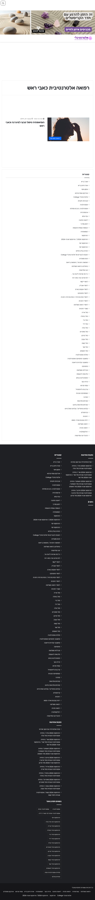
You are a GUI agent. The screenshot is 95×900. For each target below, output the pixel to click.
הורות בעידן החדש (82, 251)
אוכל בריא (84, 182)
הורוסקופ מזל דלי (54, 839)
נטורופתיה (75, 891)
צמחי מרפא (84, 385)
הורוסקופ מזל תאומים (53, 868)
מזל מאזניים (84, 332)
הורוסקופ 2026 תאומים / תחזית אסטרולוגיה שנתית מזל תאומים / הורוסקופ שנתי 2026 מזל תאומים (80, 483)
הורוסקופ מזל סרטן (54, 851)
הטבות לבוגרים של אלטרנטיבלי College (74, 255)
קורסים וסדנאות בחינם (80, 405)
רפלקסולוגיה (83, 432)
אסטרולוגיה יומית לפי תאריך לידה (49, 813)
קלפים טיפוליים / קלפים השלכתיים (76, 409)
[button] (3, 3)
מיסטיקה (85, 366)
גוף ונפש (85, 216)
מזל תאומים (84, 351)
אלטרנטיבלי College (80, 197)
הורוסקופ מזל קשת (54, 860)
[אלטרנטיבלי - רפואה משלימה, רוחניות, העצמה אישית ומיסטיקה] (81, 38)
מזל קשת (85, 343)
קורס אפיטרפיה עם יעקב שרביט (81, 462)
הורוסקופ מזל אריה (54, 826)
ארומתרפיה (84, 212)
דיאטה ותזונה (83, 220)
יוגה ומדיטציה (83, 270)
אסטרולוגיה (84, 205)
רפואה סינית (84, 428)
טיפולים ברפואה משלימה (80, 266)
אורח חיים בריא (83, 185)
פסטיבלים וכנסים (82, 378)
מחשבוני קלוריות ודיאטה (80, 362)
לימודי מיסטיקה (83, 293)
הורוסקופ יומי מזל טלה (53, 822)
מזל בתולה (84, 316)
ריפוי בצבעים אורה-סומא (80, 420)
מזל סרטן (85, 335)
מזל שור (85, 347)
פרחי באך (84, 382)
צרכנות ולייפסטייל (82, 389)
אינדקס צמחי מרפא (81, 193)
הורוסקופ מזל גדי (54, 834)
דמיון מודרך (84, 224)
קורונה (85, 397)
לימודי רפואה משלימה (81, 305)
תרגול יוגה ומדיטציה (81, 435)
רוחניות (85, 416)
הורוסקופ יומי (83, 243)
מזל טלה (85, 328)
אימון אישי (85, 189)
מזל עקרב (84, 339)
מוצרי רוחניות (83, 309)
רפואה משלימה (83, 424)
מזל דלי (85, 324)
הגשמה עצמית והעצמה (80, 228)
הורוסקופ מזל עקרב (54, 855)
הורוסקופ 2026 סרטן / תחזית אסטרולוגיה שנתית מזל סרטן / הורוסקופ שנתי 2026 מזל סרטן (81, 493)
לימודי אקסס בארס (81, 289)
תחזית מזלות (56, 877)
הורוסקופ (85, 235)
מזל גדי (85, 320)
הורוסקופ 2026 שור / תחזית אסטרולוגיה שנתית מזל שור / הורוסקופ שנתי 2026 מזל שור (79, 474)
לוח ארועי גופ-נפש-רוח (80, 278)
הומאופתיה (84, 232)
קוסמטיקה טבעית (82, 393)
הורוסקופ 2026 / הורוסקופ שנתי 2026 (74, 239)
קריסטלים (84, 412)
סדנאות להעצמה (82, 374)
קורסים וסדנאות (82, 401)
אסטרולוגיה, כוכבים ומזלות (79, 208)
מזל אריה (85, 312)
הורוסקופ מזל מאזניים (53, 847)
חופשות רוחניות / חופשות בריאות (77, 262)
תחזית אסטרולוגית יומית (52, 872)
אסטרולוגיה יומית (43, 809)
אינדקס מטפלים (8, 891)
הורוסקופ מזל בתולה (53, 830)
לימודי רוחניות (83, 301)
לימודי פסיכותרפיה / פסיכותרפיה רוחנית (74, 297)
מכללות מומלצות (82, 370)
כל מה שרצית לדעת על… (79, 274)
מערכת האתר (38, 119)
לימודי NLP (84, 282)
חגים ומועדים (83, 259)
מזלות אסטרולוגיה (82, 355)
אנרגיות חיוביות (83, 201)
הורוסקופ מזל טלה (54, 843)
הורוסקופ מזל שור (54, 864)
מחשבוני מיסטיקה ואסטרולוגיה (78, 359)
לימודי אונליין (84, 285)
